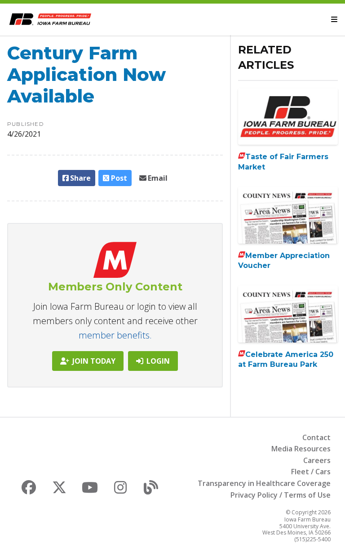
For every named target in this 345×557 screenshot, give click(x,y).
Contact (316, 437)
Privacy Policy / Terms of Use (280, 495)
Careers (317, 460)
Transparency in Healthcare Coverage (264, 483)
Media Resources (301, 449)
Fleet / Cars (311, 472)
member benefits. (115, 335)
